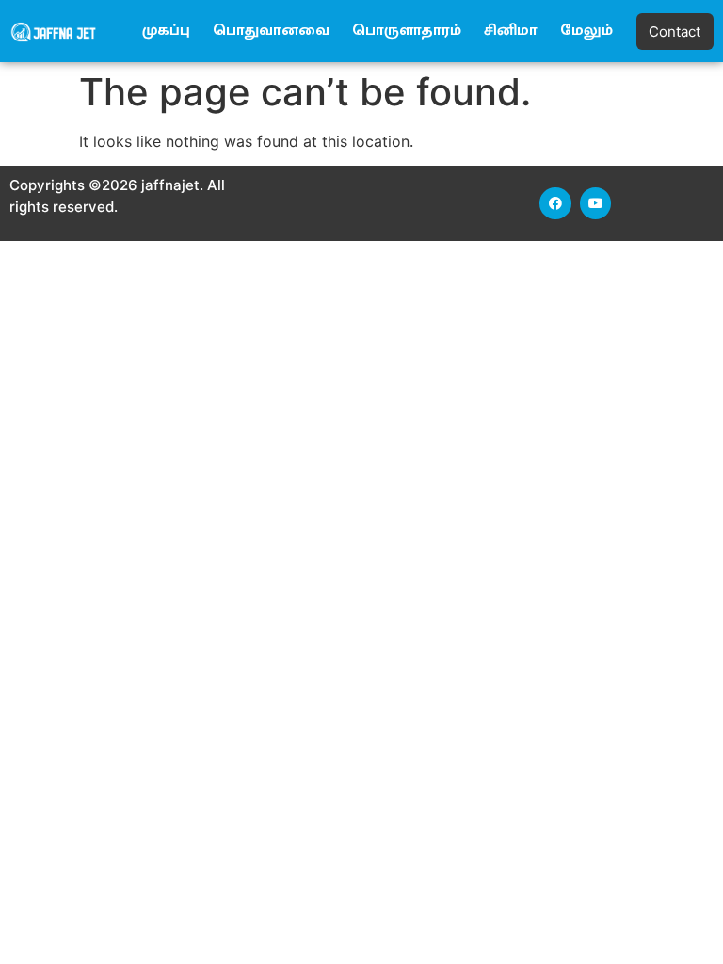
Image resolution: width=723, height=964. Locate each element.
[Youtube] (596, 203)
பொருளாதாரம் (406, 30)
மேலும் (586, 30)
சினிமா (511, 30)
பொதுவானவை (271, 30)
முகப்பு (166, 30)
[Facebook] (555, 203)
